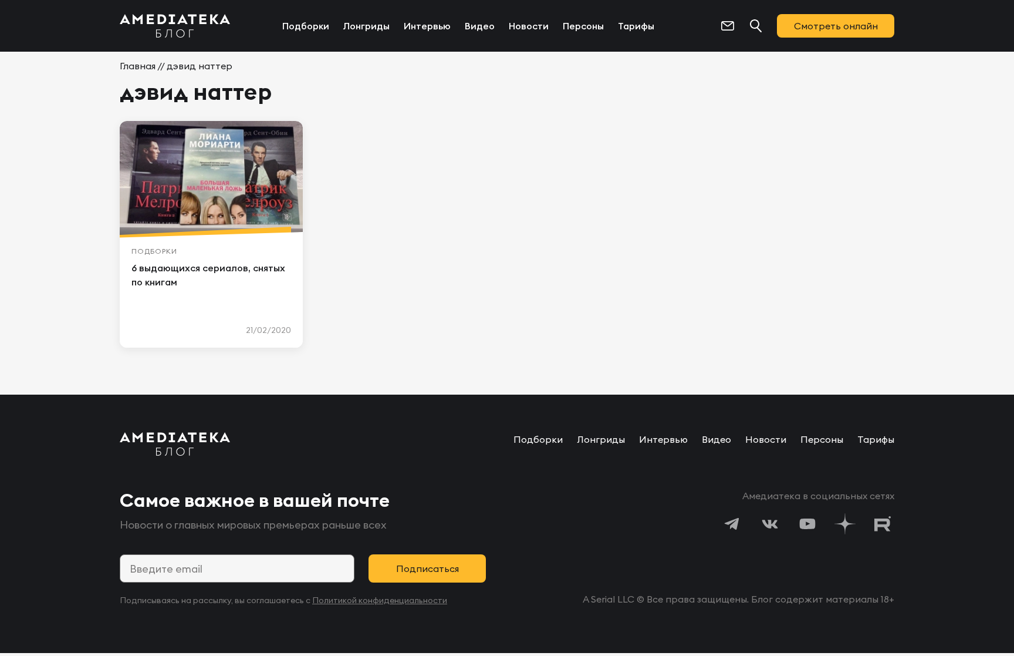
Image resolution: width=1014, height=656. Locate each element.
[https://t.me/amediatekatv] (732, 524)
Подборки (305, 26)
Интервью (427, 26)
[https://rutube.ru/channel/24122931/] (882, 524)
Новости (529, 26)
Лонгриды (366, 26)
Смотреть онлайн (836, 26)
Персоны (583, 26)
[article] (211, 234)
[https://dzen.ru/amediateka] (845, 524)
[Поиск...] (756, 26)
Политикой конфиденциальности (379, 600)
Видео (480, 26)
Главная (138, 66)
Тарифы (636, 26)
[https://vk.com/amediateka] (770, 524)
